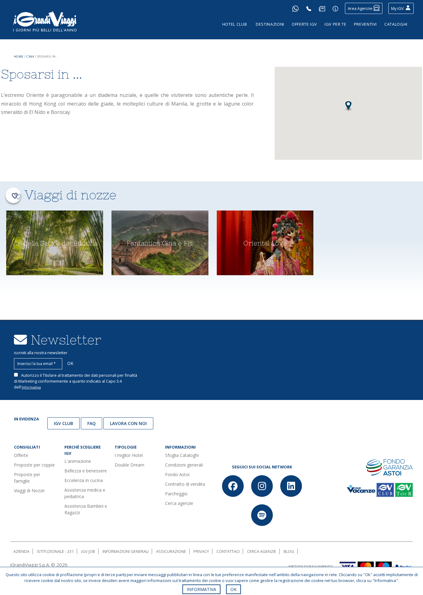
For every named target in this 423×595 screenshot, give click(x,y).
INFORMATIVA (201, 589)
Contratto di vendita (185, 484)
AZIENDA (21, 551)
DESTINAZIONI (270, 24)
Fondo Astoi (177, 474)
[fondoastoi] (389, 466)
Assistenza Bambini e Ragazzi (85, 509)
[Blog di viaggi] (322, 8)
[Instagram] (262, 486)
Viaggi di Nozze (29, 490)
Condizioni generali (184, 465)
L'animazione (77, 461)
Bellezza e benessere (85, 471)
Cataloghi (396, 24)
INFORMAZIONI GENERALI (125, 551)
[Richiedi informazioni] (335, 8)
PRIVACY (201, 551)
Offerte (21, 455)
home (19, 56)
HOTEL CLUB (234, 24)
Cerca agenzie (179, 503)
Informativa (31, 387)
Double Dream (129, 465)
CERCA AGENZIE (261, 551)
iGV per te (336, 24)
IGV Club (63, 423)
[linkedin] (291, 486)
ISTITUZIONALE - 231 (55, 551)
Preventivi (365, 24)
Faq (91, 423)
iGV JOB (88, 551)
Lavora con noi (128, 423)
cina (30, 56)
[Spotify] (262, 515)
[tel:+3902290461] (308, 8)
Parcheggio (176, 494)
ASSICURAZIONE (171, 551)
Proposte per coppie (34, 465)
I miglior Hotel (129, 455)
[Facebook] (233, 486)
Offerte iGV (304, 24)
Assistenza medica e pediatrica (84, 493)
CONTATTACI (228, 551)
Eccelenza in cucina (83, 480)
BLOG (289, 551)
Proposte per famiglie (27, 477)
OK (233, 589)
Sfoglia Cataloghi (182, 455)
